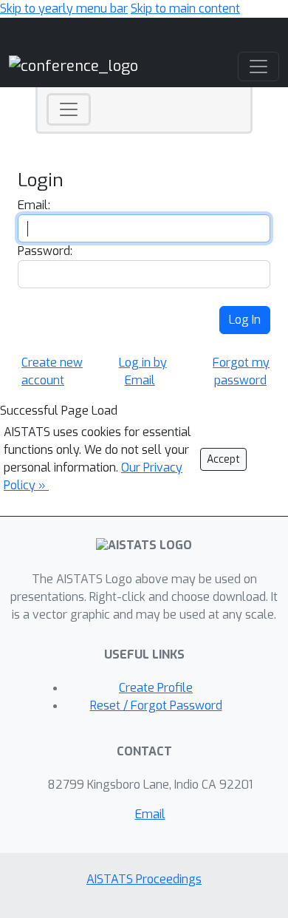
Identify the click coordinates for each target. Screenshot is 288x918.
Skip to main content (185, 8)
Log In (245, 319)
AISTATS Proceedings (144, 879)
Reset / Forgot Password (156, 705)
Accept (223, 459)
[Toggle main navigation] (258, 66)
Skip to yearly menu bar (64, 8)
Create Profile (156, 688)
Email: (34, 205)
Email (150, 814)
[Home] (73, 65)
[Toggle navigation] (69, 109)
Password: (45, 251)
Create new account (52, 371)
